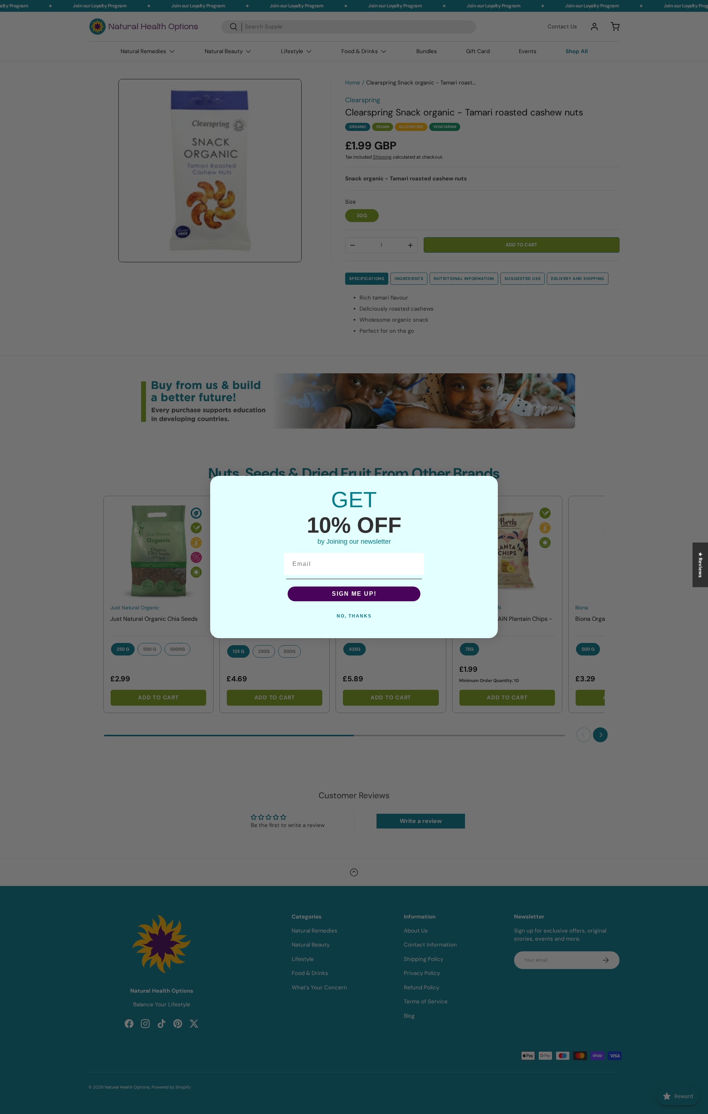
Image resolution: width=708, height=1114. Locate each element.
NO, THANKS (354, 616)
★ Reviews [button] (700, 565)
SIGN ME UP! (354, 594)
